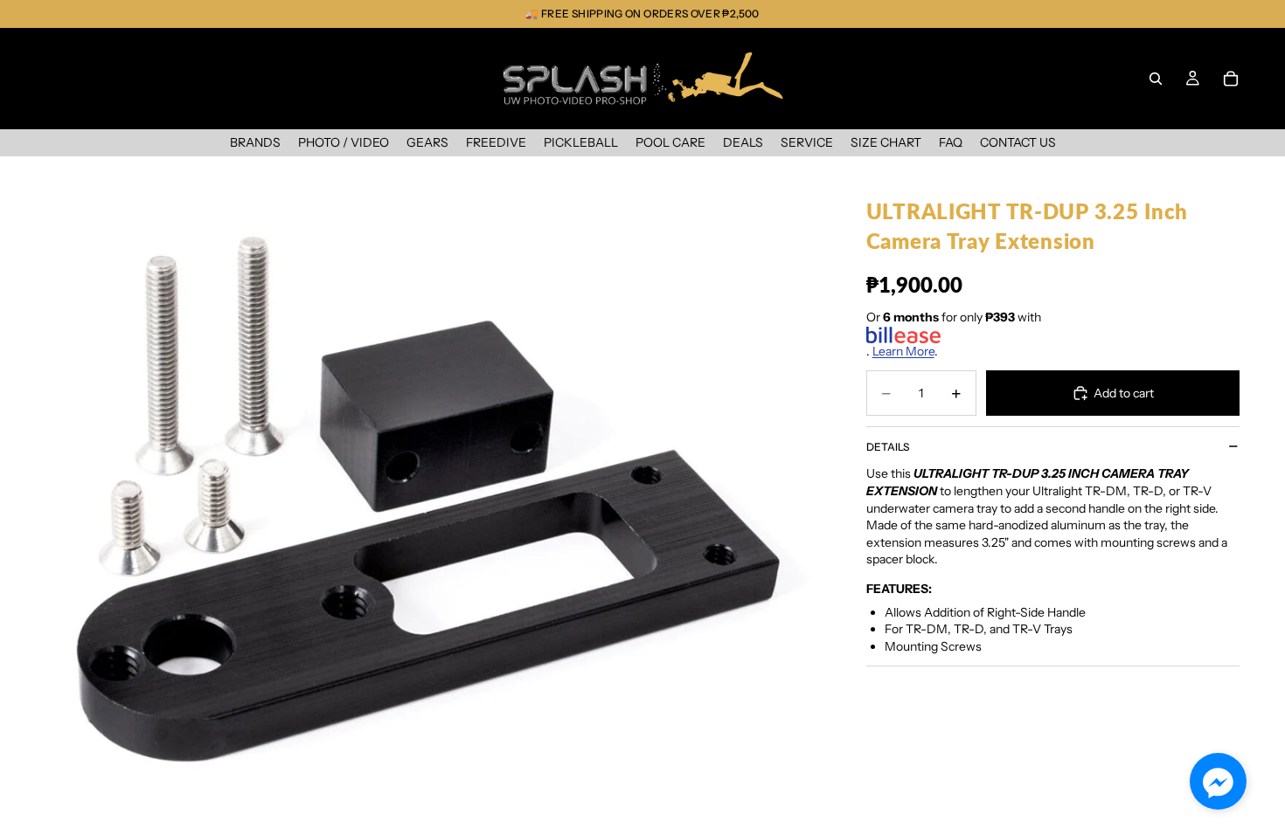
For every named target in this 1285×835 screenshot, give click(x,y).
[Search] (1155, 78)
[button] (1218, 781)
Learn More (903, 351)
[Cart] (1231, 78)
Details (887, 446)
